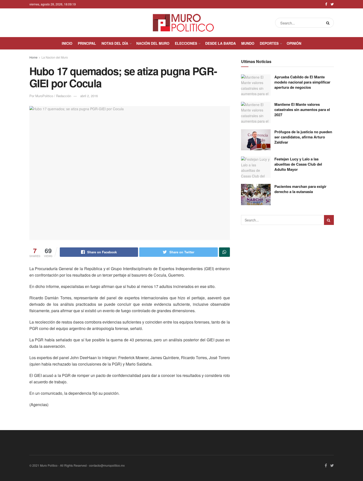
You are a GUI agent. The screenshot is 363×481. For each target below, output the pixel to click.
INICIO (67, 43)
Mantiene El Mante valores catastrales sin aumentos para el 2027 (302, 109)
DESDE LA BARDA (220, 43)
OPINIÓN (294, 43)
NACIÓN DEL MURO (152, 43)
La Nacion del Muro (54, 57)
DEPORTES (269, 43)
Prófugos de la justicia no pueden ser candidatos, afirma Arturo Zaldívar (303, 137)
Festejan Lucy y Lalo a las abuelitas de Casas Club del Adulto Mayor (298, 164)
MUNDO (247, 43)
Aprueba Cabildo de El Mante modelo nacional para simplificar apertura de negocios (302, 82)
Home (33, 57)
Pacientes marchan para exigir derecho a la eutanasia (300, 189)
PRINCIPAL (87, 43)
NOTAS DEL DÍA (114, 43)
